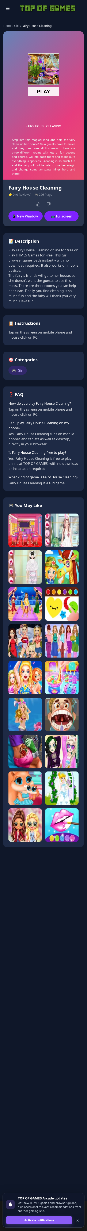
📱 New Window (25, 216)
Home (7, 26)
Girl (16, 26)
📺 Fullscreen (61, 216)
